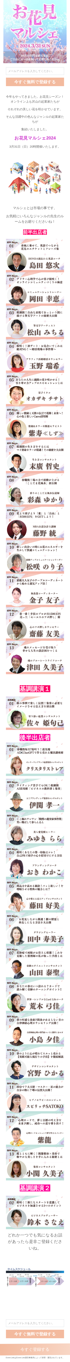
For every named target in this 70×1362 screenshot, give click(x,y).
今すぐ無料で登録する (35, 81)
